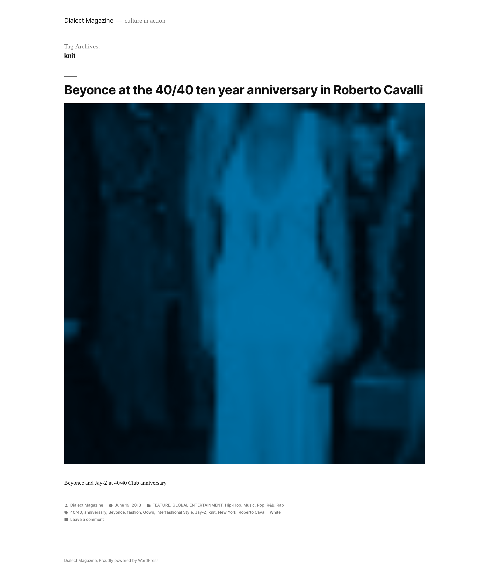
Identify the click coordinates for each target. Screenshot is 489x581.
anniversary (95, 512)
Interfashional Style (174, 512)
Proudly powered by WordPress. (129, 560)
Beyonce (116, 512)
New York (227, 512)
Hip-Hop (233, 505)
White (275, 512)
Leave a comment (87, 519)
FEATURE (161, 505)
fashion (134, 512)
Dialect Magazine (88, 20)
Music (249, 505)
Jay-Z (200, 512)
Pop (260, 505)
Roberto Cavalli (253, 512)
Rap (280, 505)
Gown (148, 512)
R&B (270, 505)
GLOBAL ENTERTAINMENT (197, 505)
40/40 (76, 512)
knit (212, 512)
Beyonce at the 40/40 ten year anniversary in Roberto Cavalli (243, 89)
